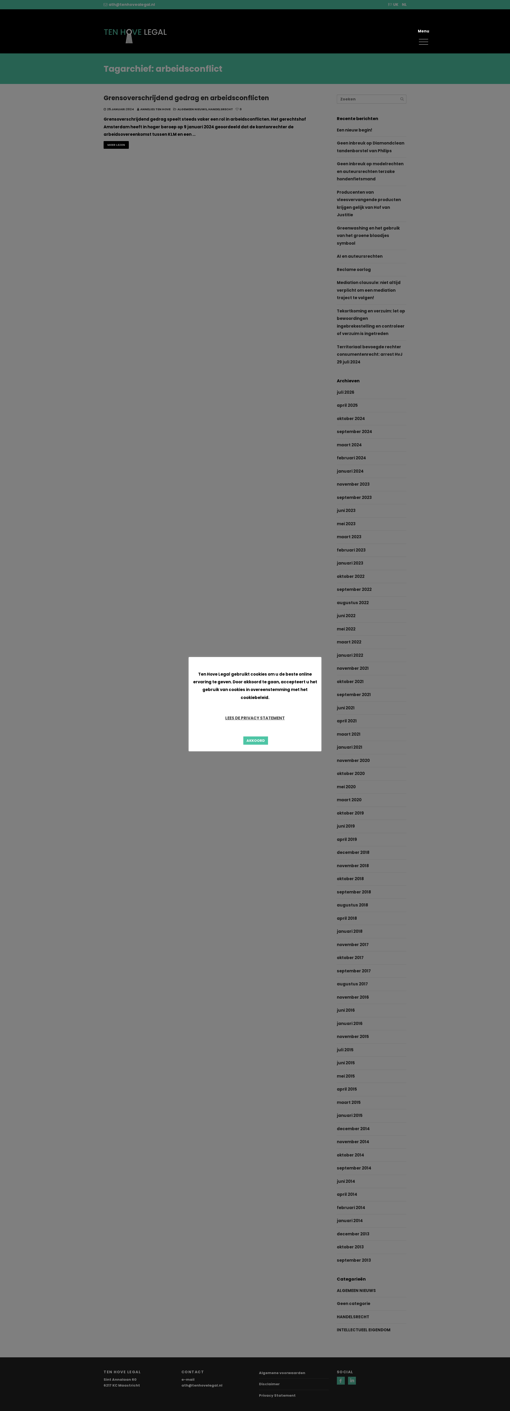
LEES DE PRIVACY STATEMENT (255, 718)
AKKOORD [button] (255, 740)
